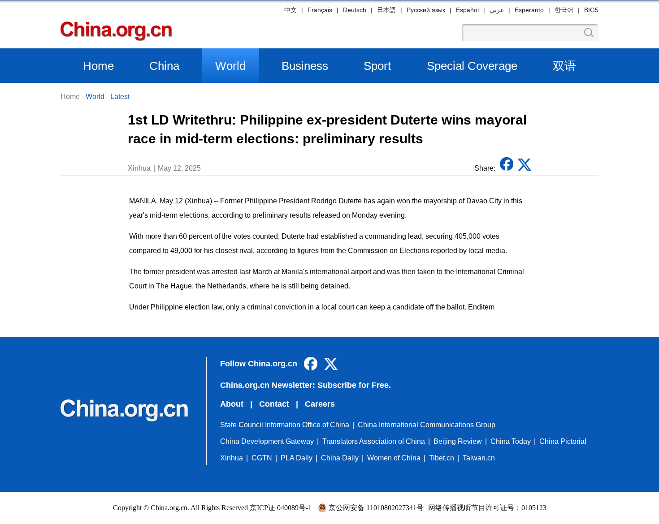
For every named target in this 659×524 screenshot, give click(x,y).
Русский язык (426, 9)
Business (305, 66)
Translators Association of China (373, 441)
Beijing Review (458, 441)
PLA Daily (296, 458)
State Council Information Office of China (284, 425)
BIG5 (591, 9)
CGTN (261, 458)
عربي (497, 9)
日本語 (386, 9)
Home (98, 66)
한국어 (564, 9)
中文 (290, 9)
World (230, 66)
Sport (377, 66)
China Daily (340, 458)
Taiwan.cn (479, 458)
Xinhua (231, 458)
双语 (564, 66)
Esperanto (529, 9)
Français (320, 9)
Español (467, 9)
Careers (320, 404)
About (231, 404)
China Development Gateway (267, 441)
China (164, 66)
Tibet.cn (441, 458)
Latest (120, 96)
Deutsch (354, 9)
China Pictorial (562, 441)
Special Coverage (472, 66)
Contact (274, 404)
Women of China (394, 458)
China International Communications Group (426, 425)
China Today (510, 441)
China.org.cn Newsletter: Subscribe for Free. (305, 385)
